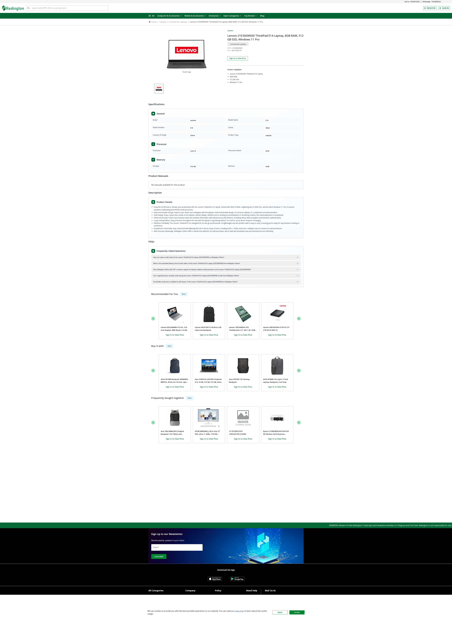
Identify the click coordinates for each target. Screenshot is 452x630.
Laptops (162, 22)
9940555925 (415, 1)
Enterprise (213, 15)
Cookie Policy (239, 611)
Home (154, 22)
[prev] (153, 319)
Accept (297, 612)
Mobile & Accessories (194, 15)
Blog (262, 15)
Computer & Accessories (168, 15)
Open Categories (231, 15)
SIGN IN (445, 8)
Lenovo (230, 30)
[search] (28, 8)
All (153, 15)
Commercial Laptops (178, 22)
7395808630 (436, 1)
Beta (184, 294)
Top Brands (249, 15)
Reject (280, 612)
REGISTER (431, 8)
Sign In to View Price (237, 58)
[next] (299, 319)
